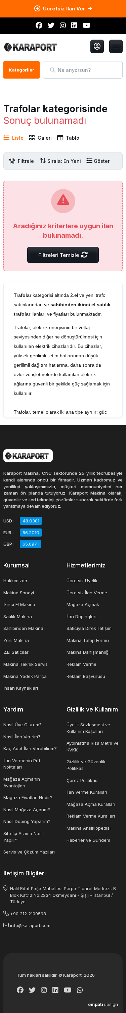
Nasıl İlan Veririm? (21, 736)
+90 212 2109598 (28, 913)
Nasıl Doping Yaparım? (26, 821)
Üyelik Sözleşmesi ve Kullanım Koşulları (88, 728)
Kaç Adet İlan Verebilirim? (30, 748)
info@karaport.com (30, 925)
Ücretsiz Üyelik (82, 580)
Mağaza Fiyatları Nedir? (27, 797)
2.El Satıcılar (16, 652)
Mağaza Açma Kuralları (91, 804)
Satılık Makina (17, 616)
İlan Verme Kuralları (87, 792)
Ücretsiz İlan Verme (87, 592)
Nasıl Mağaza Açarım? (26, 809)
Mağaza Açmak (83, 604)
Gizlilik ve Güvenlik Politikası (86, 765)
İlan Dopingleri (81, 616)
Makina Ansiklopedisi (89, 828)
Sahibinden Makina (23, 628)
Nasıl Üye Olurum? (22, 724)
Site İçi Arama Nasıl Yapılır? (23, 837)
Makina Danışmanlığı (88, 652)
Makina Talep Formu (88, 640)
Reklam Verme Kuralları (91, 816)
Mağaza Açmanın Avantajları (21, 782)
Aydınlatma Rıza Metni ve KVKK (93, 746)
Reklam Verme (81, 664)
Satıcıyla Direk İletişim (89, 628)
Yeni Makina (16, 640)
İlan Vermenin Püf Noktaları (21, 764)
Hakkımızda (15, 580)
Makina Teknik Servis (25, 664)
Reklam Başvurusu (86, 676)
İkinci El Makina (19, 604)
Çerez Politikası (82, 780)
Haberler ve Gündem (88, 840)
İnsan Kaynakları (20, 688)
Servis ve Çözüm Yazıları (29, 852)
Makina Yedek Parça (25, 676)
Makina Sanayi (18, 592)
